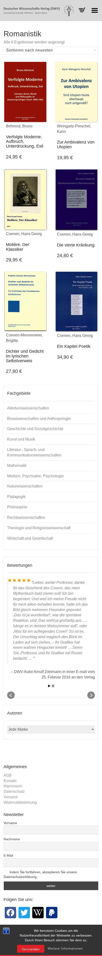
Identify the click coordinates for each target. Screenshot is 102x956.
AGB (8, 775)
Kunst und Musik (21, 439)
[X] (24, 912)
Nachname (12, 839)
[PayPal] (51, 912)
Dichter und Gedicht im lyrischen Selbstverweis (25, 356)
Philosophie (17, 507)
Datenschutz (14, 791)
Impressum (13, 786)
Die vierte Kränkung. (76, 245)
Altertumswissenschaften (28, 408)
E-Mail (8, 855)
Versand (11, 797)
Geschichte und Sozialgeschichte (35, 429)
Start (49, 686)
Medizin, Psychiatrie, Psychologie (35, 476)
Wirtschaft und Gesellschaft (30, 538)
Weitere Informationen (65, 948)
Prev (11, 695)
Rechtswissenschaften (26, 517)
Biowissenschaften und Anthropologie (39, 419)
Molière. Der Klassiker (17, 247)
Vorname (10, 823)
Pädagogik (16, 497)
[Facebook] (10, 912)
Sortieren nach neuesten (29, 50)
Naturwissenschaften (24, 486)
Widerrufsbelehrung (20, 802)
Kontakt (10, 781)
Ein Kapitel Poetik (73, 346)
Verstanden (31, 949)
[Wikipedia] (38, 912)
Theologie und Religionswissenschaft (38, 528)
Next (91, 695)
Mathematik (17, 466)
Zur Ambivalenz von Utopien (75, 144)
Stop (53, 686)
